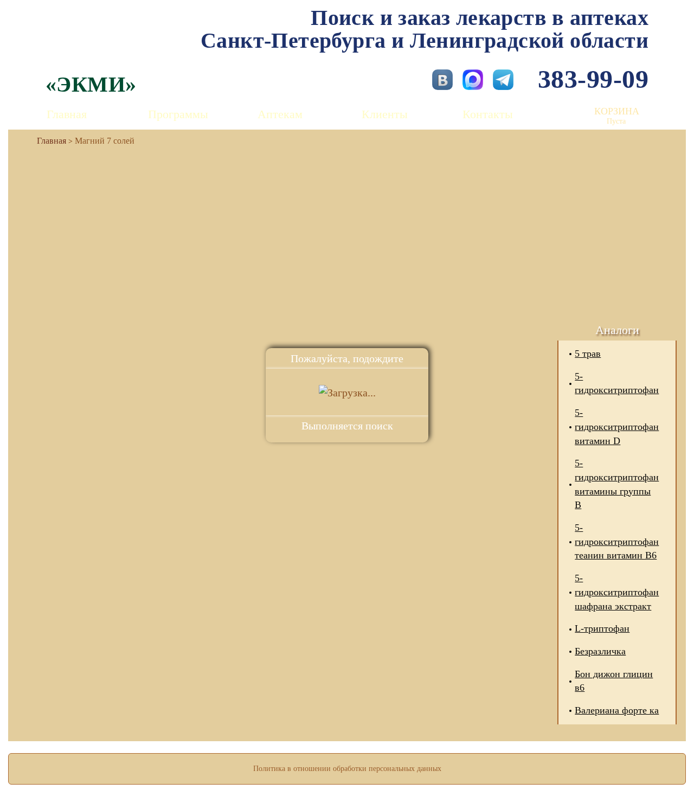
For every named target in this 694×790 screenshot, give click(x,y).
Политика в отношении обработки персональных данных (347, 769)
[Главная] (47, 140)
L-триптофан (602, 628)
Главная (67, 114)
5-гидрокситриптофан (617, 383)
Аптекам (280, 114)
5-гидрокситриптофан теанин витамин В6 (617, 541)
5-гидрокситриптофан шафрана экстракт (617, 592)
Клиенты (385, 114)
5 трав (588, 353)
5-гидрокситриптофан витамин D (617, 426)
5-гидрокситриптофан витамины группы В (617, 484)
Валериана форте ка (617, 710)
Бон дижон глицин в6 (614, 681)
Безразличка (600, 651)
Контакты (487, 114)
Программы (178, 114)
